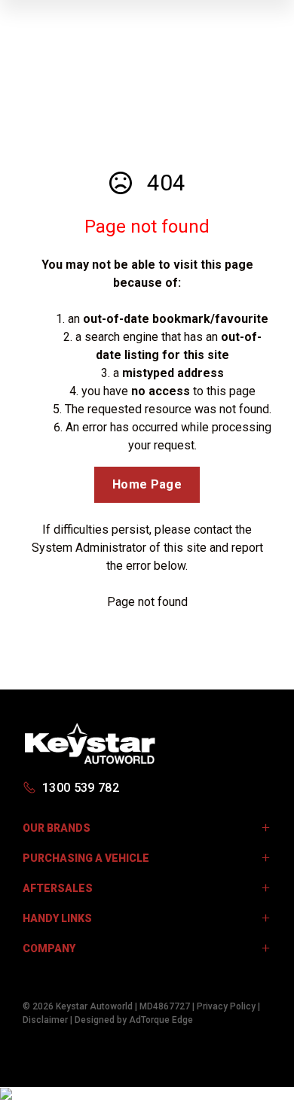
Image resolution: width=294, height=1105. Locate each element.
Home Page (147, 484)
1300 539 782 (80, 788)
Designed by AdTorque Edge (134, 1020)
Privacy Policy (226, 1006)
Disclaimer (45, 1020)
